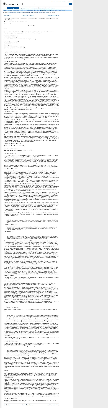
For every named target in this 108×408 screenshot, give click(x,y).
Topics (63, 10)
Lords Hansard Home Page (53, 15)
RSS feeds (64, 1)
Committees (36, 10)
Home (4, 8)
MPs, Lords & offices (24, 8)
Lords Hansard (46, 12)
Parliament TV (54, 10)
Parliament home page (12, 12)
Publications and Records (30, 12)
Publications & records (45, 10)
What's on (23, 10)
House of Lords (16, 10)
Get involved (42, 8)
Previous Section (7, 15)
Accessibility (52, 1)
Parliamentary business (12, 8)
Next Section (7, 404)
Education (52, 8)
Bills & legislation (29, 10)
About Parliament (34, 8)
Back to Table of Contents (28, 15)
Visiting (47, 8)
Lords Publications (39, 12)
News (59, 10)
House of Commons (7, 10)
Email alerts (59, 1)
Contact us (70, 1)
